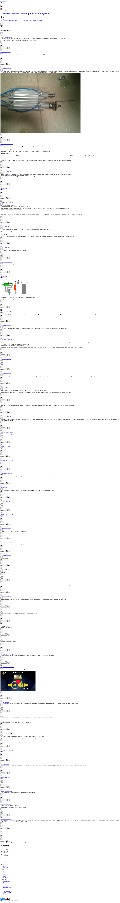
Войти (4, 866)
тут (20, 805)
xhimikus (2, 584)
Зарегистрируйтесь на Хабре (6, 842)
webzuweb (2, 144)
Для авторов (5, 882)
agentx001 (2, 791)
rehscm (1, 702)
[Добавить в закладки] (6, 48)
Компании (5, 875)
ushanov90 (2, 514)
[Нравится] (1, 42)
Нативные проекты (7, 893)
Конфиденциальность (7, 887)
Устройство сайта (6, 881)
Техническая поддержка (13, 900)
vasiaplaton (2, 460)
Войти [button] (1, 7)
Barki (1, 52)
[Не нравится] (1, 46)
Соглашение (5, 886)
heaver (1, 819)
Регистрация (5, 867)
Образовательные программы (9, 894)
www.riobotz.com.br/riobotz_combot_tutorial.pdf (20, 158)
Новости (5, 872)
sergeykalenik (3, 10)
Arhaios (2, 764)
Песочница (5, 877)
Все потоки (4, 1)
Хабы (4, 874)
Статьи (4, 871)
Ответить (2, 64)
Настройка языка (4, 900)
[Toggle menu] (1, 1)
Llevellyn (2, 262)
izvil (1, 404)
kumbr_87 (2, 37)
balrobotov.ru (5, 849)
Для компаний (6, 883)
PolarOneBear (3, 542)
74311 (1, 311)
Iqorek (1, 501)
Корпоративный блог (7, 891)
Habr (7, 901)
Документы (5, 885)
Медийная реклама (7, 892)
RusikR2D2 (2, 339)
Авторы (4, 876)
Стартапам (5, 896)
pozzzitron (2, 68)
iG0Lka (2, 625)
